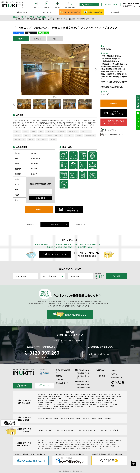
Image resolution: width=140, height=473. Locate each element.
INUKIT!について (101, 371)
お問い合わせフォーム (101, 354)
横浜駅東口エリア (66, 400)
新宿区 (66, 395)
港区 (61, 395)
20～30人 (100, 430)
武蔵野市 (53, 399)
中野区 (40, 397)
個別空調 (112, 442)
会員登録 (24, 385)
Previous (14, 69)
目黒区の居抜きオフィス (44, 17)
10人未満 (115, 430)
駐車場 (53, 139)
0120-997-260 (44, 353)
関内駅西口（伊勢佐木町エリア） (48, 402)
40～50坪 (86, 418)
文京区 (72, 395)
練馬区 (114, 397)
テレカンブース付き (75, 442)
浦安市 (67, 406)
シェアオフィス (68, 440)
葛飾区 (40, 399)
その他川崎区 (61, 404)
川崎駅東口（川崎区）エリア (46, 404)
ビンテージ (116, 446)
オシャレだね (73, 131)
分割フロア (41, 446)
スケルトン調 (64, 444)
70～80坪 (64, 418)
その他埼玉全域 (64, 408)
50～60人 (78, 430)
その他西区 (99, 402)
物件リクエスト (90, 5)
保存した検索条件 (62, 383)
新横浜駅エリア (42, 400)
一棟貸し (113, 444)
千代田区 (50, 395)
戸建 (100, 446)
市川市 (62, 406)
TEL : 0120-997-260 (87, 252)
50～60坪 (78, 418)
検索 (118, 276)
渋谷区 (77, 395)
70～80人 (64, 430)
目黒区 (17, 131)
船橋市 (56, 406)
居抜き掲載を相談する (112, 134)
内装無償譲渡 (68, 446)
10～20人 (108, 430)
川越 (97, 406)
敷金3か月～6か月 (47, 442)
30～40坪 (93, 418)
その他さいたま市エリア (56, 397)
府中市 (79, 399)
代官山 (26, 131)
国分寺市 (85, 399)
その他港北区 (108, 402)
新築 (39, 442)
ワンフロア (69, 135)
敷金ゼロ (85, 442)
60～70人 (71, 430)
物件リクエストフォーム (57, 254)
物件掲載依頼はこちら (76, 314)
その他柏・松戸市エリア (45, 406)
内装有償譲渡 (58, 446)
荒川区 (108, 397)
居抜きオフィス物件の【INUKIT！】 (24, 17)
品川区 (89, 395)
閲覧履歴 (59, 376)
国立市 (92, 399)
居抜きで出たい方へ (95, 12)
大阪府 (67, 397)
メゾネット (81, 446)
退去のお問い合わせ (83, 384)
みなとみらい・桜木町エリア (94, 400)
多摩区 (77, 404)
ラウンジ (40, 448)
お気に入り (60, 379)
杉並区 (92, 397)
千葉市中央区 (84, 404)
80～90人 (56, 430)
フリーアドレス (42, 444)
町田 (74, 399)
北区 (103, 397)
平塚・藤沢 (85, 402)
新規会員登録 (40, 198)
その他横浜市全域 (78, 400)
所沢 (111, 406)
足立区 (119, 397)
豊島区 (98, 397)
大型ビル (118, 440)
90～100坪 (50, 131)
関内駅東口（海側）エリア (112, 400)
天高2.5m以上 (95, 444)
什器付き (94, 446)
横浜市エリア (110, 399)
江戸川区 (46, 399)
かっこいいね (86, 131)
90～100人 (49, 430)
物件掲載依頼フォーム (83, 387)
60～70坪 (71, 418)
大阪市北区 (74, 397)
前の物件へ (31, 224)
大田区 (111, 395)
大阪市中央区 (42, 395)
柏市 (72, 406)
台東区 (83, 395)
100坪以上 (41, 418)
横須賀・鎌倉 (76, 402)
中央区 (56, 395)
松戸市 (115, 404)
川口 (93, 406)
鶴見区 (92, 402)
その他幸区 (69, 404)
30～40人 (93, 430)
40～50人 (61, 131)
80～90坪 (56, 418)
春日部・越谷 (104, 406)
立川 (69, 399)
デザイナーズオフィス (88, 440)
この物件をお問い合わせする (71, 209)
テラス (27, 135)
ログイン (40, 191)
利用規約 (114, 374)
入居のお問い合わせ (83, 373)
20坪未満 (108, 418)
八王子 (65, 399)
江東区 (100, 395)
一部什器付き (100, 440)
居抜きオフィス (19, 139)
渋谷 (33, 131)
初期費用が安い (53, 444)
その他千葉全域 (79, 406)
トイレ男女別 (38, 135)
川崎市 (45, 397)
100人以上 (41, 430)
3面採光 (56, 448)
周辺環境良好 (90, 135)
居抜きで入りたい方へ (72, 12)
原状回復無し (110, 440)
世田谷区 (117, 395)
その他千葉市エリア (105, 404)
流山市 (87, 397)
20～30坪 (100, 418)
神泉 (41, 131)
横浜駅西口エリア (54, 400)
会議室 (79, 135)
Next (96, 69)
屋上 (102, 444)
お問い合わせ (112, 5)
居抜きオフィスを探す (24, 12)
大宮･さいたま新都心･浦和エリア (48, 408)
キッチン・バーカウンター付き (99, 442)
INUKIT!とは (47, 12)
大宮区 (88, 406)
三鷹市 (59, 399)
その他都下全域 (100, 399)
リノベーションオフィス (53, 135)
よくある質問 (115, 12)
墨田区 (106, 395)
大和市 (81, 397)
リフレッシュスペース (61, 442)
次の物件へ (78, 224)
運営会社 (114, 370)
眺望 (75, 446)
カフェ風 (77, 440)
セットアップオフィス (55, 440)
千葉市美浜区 (94, 404)
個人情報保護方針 (116, 378)
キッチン (17, 135)
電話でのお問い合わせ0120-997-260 (116, 122)
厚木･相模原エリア (65, 402)
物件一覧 (54, 224)
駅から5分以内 (42, 139)
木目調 (31, 139)
